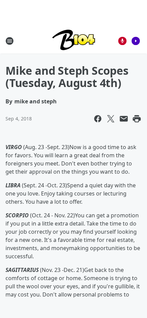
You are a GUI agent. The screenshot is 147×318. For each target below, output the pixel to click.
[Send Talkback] (122, 41)
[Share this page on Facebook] (98, 119)
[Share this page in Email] (124, 119)
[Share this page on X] (111, 119)
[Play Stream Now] (136, 41)
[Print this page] (137, 119)
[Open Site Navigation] (9, 41)
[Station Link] (73, 41)
